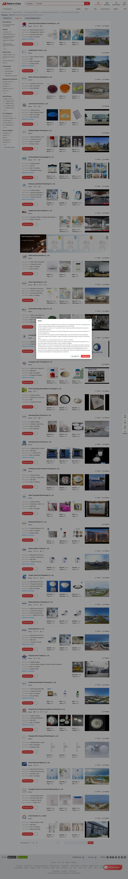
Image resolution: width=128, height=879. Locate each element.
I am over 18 (85, 356)
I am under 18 (75, 356)
